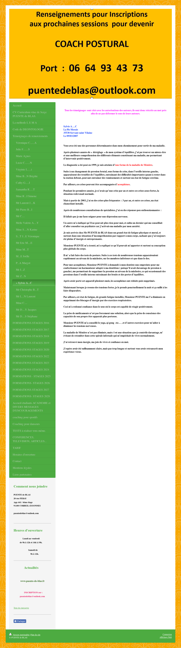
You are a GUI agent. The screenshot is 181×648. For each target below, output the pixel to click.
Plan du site (35, 634)
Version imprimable (21, 634)
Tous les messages (21, 607)
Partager (21, 621)
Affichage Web (166, 637)
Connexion (167, 634)
